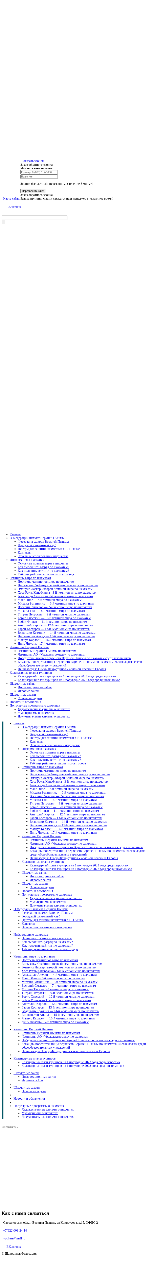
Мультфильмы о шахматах (36, 712)
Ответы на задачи (30, 698)
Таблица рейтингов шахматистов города (46, 574)
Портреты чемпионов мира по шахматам (46, 581)
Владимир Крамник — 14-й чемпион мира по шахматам (56, 632)
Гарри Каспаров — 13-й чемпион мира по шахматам (54, 629)
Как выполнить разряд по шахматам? (43, 567)
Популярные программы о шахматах (35, 705)
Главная (15, 534)
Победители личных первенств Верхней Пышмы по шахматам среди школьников (74, 658)
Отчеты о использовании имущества (43, 556)
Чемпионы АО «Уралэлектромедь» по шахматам (51, 654)
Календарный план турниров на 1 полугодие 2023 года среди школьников (69, 680)
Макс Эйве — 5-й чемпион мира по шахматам (50, 600)
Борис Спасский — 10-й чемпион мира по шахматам (54, 618)
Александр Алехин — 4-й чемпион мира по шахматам (55, 596)
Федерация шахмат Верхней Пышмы (43, 541)
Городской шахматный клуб (37, 545)
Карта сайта (11, 198)
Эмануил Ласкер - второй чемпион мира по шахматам (55, 589)
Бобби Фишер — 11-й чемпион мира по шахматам (52, 621)
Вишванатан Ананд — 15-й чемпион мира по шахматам (56, 636)
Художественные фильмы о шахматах (44, 709)
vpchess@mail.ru (14, 1238)
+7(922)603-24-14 (15, 1230)
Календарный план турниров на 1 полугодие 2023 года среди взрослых (67, 676)
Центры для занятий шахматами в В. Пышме (49, 549)
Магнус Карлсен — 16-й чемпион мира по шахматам (54, 640)
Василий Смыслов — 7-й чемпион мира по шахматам (55, 607)
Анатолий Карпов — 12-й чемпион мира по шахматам (55, 625)
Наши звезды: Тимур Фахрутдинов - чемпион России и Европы (62, 669)
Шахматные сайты (22, 683)
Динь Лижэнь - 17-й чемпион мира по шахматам (51, 643)
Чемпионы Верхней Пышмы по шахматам (47, 651)
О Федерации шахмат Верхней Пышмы (37, 538)
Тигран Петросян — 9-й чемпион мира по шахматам (54, 614)
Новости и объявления (25, 702)
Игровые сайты (28, 691)
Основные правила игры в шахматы (43, 563)
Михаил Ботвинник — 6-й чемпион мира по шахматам (56, 603)
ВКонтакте (13, 206)
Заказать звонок (33, 161)
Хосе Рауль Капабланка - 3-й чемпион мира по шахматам (57, 592)
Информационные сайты (35, 687)
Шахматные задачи (23, 694)
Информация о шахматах (27, 559)
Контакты (24, 552)
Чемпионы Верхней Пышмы (29, 647)
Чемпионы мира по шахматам (30, 578)
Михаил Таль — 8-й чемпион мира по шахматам (51, 610)
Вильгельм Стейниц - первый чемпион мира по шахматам (58, 585)
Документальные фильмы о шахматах (44, 716)
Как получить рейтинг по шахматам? (43, 570)
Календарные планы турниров (31, 672)
